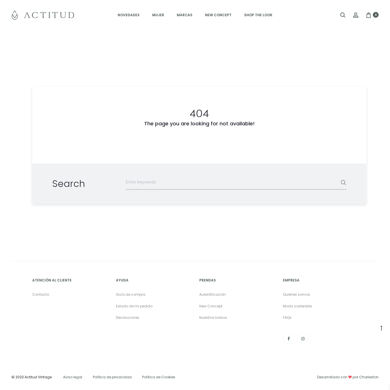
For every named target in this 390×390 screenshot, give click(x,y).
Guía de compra (130, 294)
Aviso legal (72, 377)
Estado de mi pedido (134, 306)
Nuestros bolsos (213, 317)
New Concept (218, 15)
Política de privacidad (112, 377)
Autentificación (212, 294)
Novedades (129, 15)
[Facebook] (288, 338)
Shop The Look (258, 15)
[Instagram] (303, 338)
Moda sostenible (297, 306)
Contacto (40, 294)
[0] (368, 14)
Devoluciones (127, 317)
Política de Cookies (158, 377)
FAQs (287, 317)
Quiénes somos (296, 294)
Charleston (369, 377)
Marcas (184, 15)
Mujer (158, 15)
